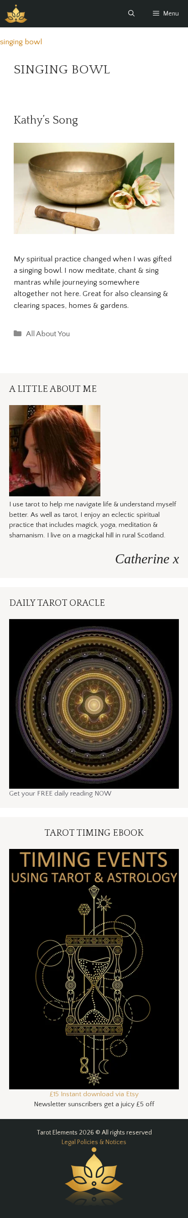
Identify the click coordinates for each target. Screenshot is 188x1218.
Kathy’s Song (46, 120)
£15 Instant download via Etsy (94, 1094)
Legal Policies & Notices (94, 1142)
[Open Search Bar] (131, 13)
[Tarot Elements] (16, 13)
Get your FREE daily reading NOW (60, 793)
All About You (48, 334)
